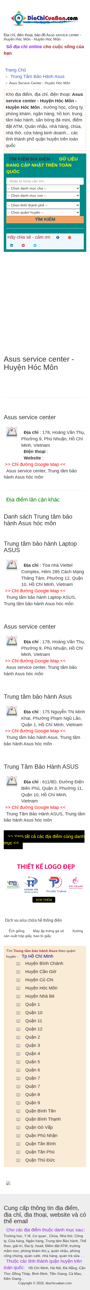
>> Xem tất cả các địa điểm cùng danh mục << (44, 839)
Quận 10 (33, 1012)
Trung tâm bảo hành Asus (37, 76)
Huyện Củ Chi (39, 979)
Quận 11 (33, 1020)
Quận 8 (32, 1094)
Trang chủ (15, 70)
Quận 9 (32, 1102)
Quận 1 (32, 1004)
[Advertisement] (45, 303)
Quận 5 (32, 1061)
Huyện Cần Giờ (40, 971)
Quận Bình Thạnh (43, 1119)
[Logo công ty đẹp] (45, 881)
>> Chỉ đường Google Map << (35, 464)
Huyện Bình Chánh (44, 963)
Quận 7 (32, 1078)
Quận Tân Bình (40, 1143)
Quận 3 (32, 1045)
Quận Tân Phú (39, 1151)
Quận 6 (32, 1069)
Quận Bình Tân (40, 1110)
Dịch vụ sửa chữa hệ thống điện (33, 920)
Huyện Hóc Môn (41, 988)
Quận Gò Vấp (39, 1127)
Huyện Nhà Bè (39, 996)
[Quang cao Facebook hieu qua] (45, 1182)
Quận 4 (32, 1053)
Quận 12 (33, 1028)
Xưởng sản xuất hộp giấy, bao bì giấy (43, 933)
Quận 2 (32, 1037)
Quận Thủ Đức (40, 1160)
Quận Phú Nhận (41, 1135)
